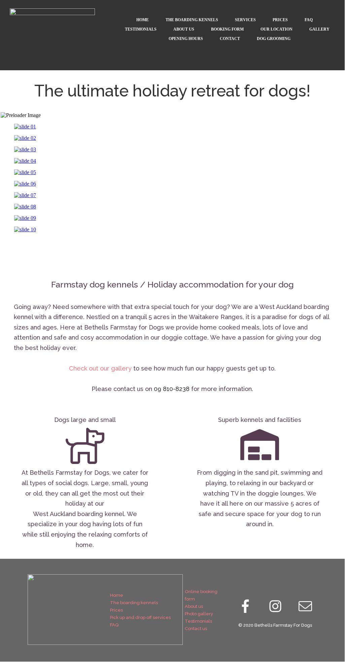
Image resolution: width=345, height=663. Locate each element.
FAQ (114, 624)
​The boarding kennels (134, 602)
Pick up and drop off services (140, 617)
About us (194, 606)
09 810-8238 (171, 388)
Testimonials (198, 621)
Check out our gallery (100, 368)
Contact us (196, 628)
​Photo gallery (199, 613)
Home (116, 595)
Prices (116, 610)
